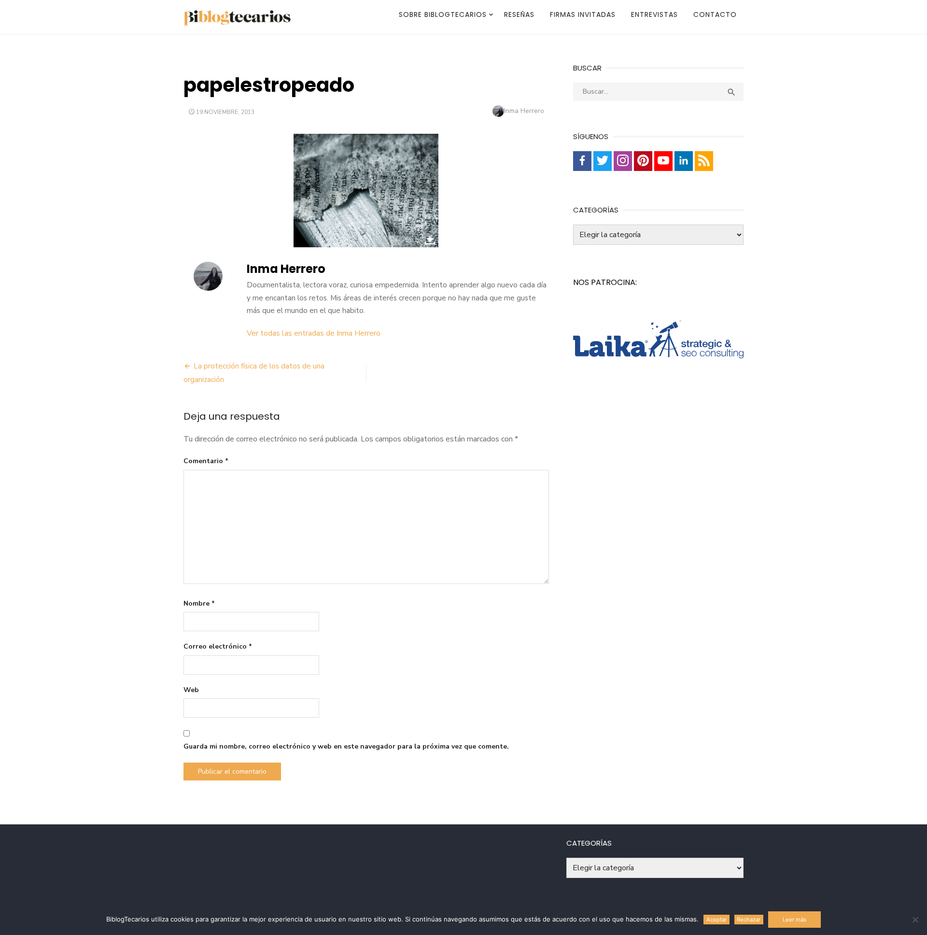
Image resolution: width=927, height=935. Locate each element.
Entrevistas (654, 14)
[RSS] (704, 161)
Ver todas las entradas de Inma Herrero (313, 333)
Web (191, 689)
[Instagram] (623, 161)
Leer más (794, 919)
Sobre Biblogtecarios (443, 14)
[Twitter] (602, 161)
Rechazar (748, 919)
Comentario (205, 461)
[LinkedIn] (683, 161)
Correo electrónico (217, 646)
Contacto (715, 14)
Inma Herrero (524, 110)
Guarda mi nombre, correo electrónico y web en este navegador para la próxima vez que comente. (346, 746)
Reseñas (519, 14)
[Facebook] (582, 161)
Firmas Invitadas (583, 14)
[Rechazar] (915, 919)
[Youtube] (663, 161)
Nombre (199, 603)
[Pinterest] (643, 161)
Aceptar (716, 919)
